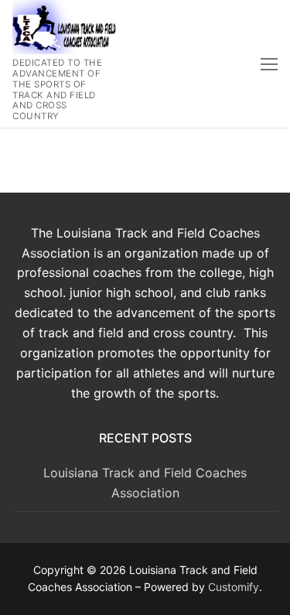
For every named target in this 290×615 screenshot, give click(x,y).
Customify (233, 586)
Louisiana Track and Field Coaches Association (145, 483)
